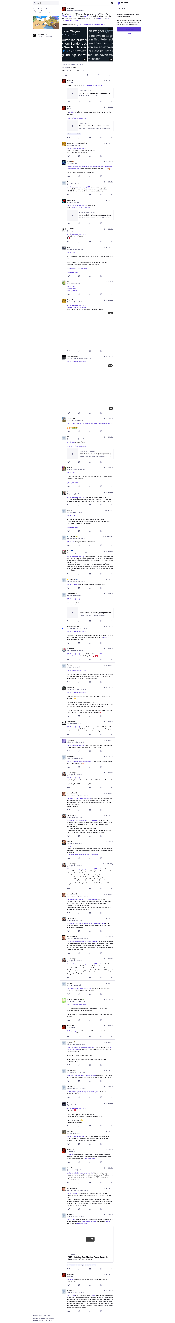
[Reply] (66, 75)
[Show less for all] (112, 3)
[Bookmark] (98, 75)
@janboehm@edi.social (74, 168)
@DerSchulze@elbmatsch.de (90, 166)
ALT (85, 59)
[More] (109, 75)
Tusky (81, 64)
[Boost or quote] (76, 75)
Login (129, 33)
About (41, 1315)
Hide (110, 29)
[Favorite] (87, 75)
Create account (129, 29)
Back (65, 3)
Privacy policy (47, 1315)
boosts (65, 71)
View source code (43, 1320)
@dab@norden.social (105, 166)
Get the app (45, 1318)
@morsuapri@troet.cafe (74, 166)
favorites (81, 71)
